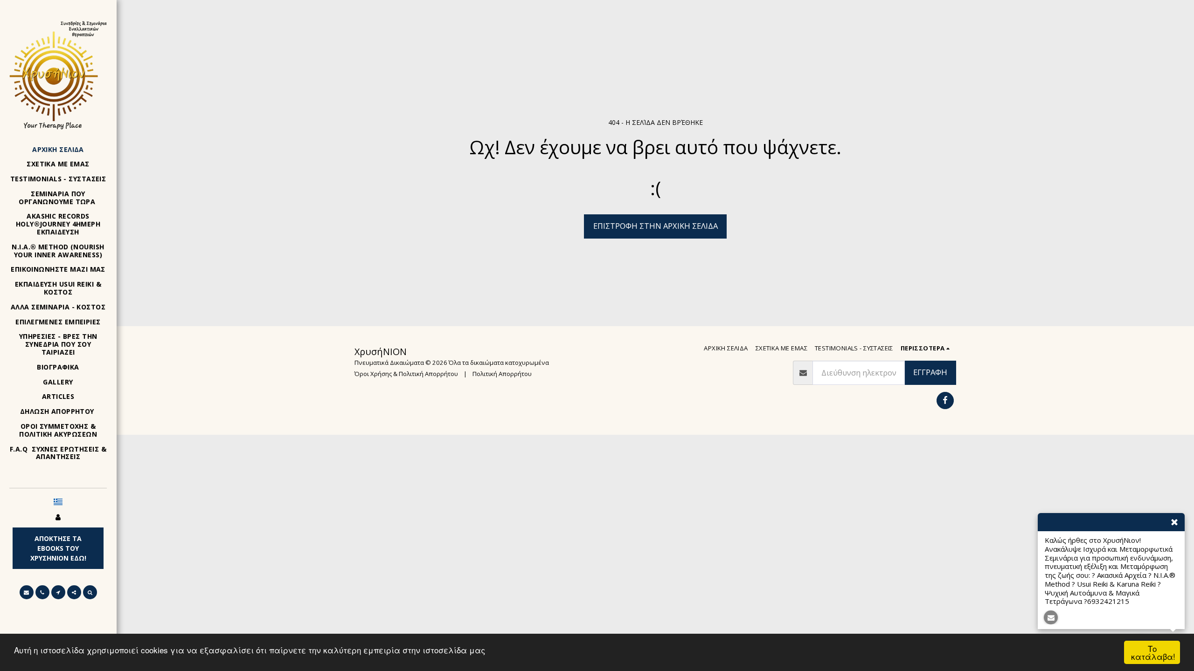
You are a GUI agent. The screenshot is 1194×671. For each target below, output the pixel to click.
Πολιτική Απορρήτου (502, 374)
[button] (27, 592)
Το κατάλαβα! (1153, 652)
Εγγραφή (930, 372)
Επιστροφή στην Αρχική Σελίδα (655, 225)
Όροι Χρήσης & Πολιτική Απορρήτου (406, 374)
